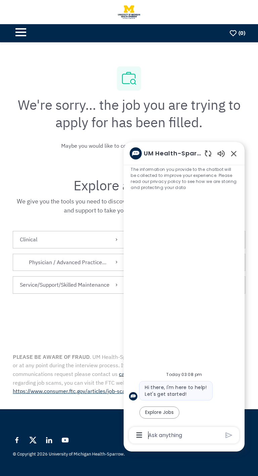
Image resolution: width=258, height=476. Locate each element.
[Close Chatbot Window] (233, 153)
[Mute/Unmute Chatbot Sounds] (221, 153)
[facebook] (17, 440)
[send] (229, 435)
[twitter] (33, 440)
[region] (184, 293)
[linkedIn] (49, 440)
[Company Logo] (129, 11)
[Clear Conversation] (208, 153)
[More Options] (139, 435)
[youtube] (65, 440)
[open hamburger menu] (21, 33)
